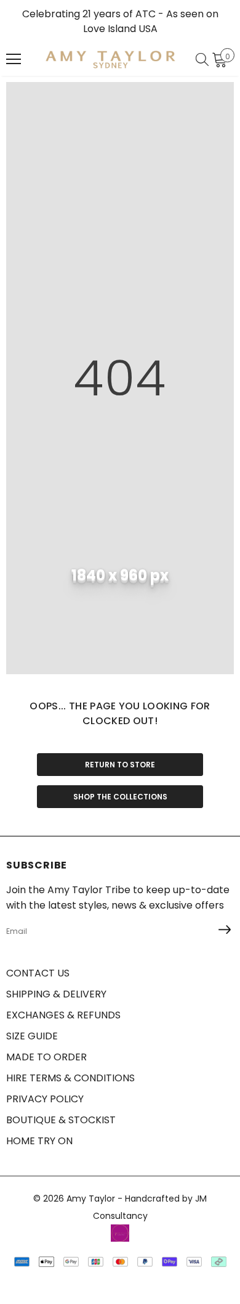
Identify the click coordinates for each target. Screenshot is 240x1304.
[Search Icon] (202, 59)
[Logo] (110, 59)
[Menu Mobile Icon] (13, 59)
